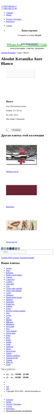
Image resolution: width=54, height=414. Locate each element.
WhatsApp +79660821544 (27, 45)
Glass (8, 309)
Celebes (9, 282)
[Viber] (16, 248)
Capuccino (10, 279)
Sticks (8, 349)
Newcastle (10, 326)
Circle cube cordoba (14, 288)
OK (7, 389)
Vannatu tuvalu (12, 358)
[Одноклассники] (5, 248)
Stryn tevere (11, 351)
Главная (9, 13)
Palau (8, 335)
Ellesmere (10, 302)
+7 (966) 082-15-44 (9, 8)
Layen (8, 315)
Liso (8, 317)
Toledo (9, 353)
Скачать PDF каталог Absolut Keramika (17, 258)
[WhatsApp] (19, 248)
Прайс (8, 15)
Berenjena (10, 207)
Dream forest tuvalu (14, 297)
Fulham (9, 306)
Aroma (9, 268)
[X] (10, 248)
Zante (8, 364)
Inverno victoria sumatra (15, 311)
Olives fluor (10, 333)
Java (8, 313)
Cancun (9, 277)
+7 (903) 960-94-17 (9, 6)
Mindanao (10, 324)
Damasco (9, 295)
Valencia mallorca (13, 356)
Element (9, 300)
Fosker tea (10, 304)
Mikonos (9, 322)
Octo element (11, 331)
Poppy (8, 340)
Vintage (9, 360)
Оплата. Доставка (13, 19)
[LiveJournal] (13, 248)
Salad (8, 344)
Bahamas (9, 273)
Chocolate (10, 284)
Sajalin (8, 342)
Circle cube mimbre (14, 291)
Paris (8, 338)
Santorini (9, 347)
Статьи (9, 26)
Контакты (10, 21)
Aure (19, 53)
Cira (7, 286)
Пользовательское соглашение (19, 411)
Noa (7, 329)
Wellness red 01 (12, 172)
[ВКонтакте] (2, 248)
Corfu (8, 293)
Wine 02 (9, 362)
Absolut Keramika (8, 53)
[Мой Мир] (8, 248)
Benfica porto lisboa (14, 275)
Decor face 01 (11, 242)
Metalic (9, 320)
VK (7, 387)
